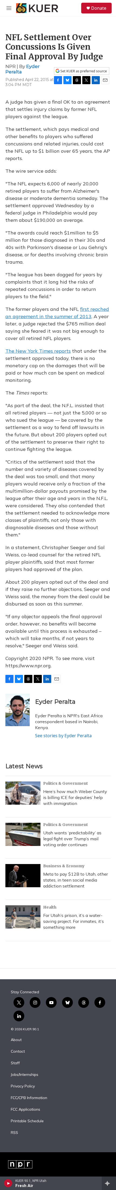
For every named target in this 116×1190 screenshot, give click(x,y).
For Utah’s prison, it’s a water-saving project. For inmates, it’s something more (73, 921)
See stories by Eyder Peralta (63, 736)
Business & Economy (63, 865)
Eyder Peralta (55, 701)
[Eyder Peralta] (17, 710)
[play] (8, 1183)
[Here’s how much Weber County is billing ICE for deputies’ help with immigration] (22, 793)
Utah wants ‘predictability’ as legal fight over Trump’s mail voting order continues (72, 838)
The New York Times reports (38, 351)
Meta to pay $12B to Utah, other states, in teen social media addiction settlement (75, 880)
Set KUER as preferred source (83, 71)
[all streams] (109, 1183)
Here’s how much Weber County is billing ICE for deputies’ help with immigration (75, 797)
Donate (98, 8)
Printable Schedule (27, 1121)
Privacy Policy (23, 1086)
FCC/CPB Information (29, 1098)
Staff (15, 1063)
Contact (18, 1051)
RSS (14, 1133)
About (16, 1040)
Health (49, 907)
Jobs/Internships (24, 1075)
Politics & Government (65, 783)
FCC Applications (25, 1109)
